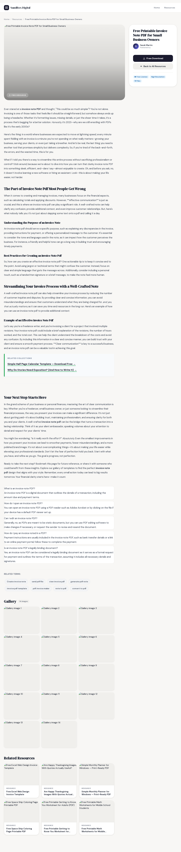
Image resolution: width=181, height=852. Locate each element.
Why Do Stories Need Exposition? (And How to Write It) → (42, 369)
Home (157, 7)
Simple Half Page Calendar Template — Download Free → (41, 364)
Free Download (154, 58)
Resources (169, 7)
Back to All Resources (155, 66)
